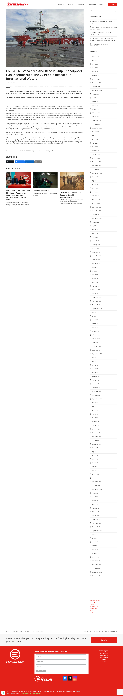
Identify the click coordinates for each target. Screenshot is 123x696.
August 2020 (95, 312)
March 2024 (95, 150)
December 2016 (96, 478)
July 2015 (94, 538)
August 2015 (95, 534)
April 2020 (95, 327)
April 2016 (95, 504)
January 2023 (96, 203)
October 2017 (96, 440)
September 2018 (97, 399)
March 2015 (95, 553)
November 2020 (96, 301)
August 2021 (95, 267)
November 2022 (96, 211)
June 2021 (95, 275)
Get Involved (93, 608)
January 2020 (96, 339)
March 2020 (95, 331)
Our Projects (93, 604)
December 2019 (96, 342)
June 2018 (95, 410)
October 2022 (96, 214)
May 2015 (95, 546)
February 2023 (96, 199)
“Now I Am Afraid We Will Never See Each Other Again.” (99, 631)
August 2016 (95, 493)
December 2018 (96, 387)
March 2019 (95, 376)
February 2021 (96, 290)
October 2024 (96, 124)
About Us (92, 603)
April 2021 (95, 282)
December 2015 (96, 519)
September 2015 (97, 530)
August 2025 (95, 94)
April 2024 (95, 147)
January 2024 (96, 158)
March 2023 (95, 196)
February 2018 (96, 425)
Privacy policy (10, 693)
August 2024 (95, 132)
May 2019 (95, 369)
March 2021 (95, 286)
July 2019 (94, 361)
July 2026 (94, 60)
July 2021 (94, 271)
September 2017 (97, 444)
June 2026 (95, 64)
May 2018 (95, 414)
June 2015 (95, 542)
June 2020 (95, 320)
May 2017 (95, 459)
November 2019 (96, 346)
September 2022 (97, 218)
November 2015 (96, 523)
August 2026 (95, 56)
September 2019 (97, 354)
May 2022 (95, 233)
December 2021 (96, 252)
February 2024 (96, 154)
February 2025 (96, 113)
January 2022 (96, 248)
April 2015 (95, 549)
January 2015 (96, 557)
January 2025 (96, 117)
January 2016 (96, 515)
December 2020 (96, 297)
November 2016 (96, 482)
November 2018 (96, 391)
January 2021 (96, 293)
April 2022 (95, 237)
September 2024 (97, 128)
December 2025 (96, 83)
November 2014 (96, 564)
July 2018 (94, 406)
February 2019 (96, 380)
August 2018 (95, 403)
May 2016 (95, 500)
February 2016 (96, 512)
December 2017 (96, 433)
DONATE (112, 4)
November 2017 (96, 436)
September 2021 (97, 263)
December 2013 (96, 576)
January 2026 (96, 79)
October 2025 (96, 86)
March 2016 (95, 508)
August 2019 (95, 357)
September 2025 (97, 90)
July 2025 (94, 98)
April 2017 (95, 463)
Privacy (92, 612)
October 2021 (96, 260)
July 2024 (94, 135)
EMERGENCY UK (94, 601)
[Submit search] (115, 11)
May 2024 (95, 143)
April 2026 (95, 71)
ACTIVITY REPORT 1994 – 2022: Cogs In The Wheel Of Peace (24, 631)
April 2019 (95, 372)
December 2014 (96, 561)
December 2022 (96, 207)
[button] (10, 161)
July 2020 (94, 316)
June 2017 (95, 455)
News (91, 610)
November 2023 (96, 165)
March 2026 (95, 75)
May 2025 (95, 102)
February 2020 (96, 335)
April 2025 (95, 105)
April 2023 (95, 192)
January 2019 (96, 384)
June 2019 (95, 365)
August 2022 (95, 222)
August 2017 (95, 448)
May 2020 (95, 324)
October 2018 (96, 395)
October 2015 (96, 527)
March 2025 (95, 109)
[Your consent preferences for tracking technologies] (3, 693)
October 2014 (96, 568)
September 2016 (97, 489)
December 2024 (96, 120)
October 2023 (96, 169)
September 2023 (97, 173)
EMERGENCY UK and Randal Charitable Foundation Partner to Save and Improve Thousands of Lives (18, 195)
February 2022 (96, 244)
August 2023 (95, 177)
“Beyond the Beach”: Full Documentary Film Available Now (70, 195)
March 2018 (95, 421)
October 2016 (96, 485)
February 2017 (96, 470)
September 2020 (97, 308)
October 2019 (96, 350)
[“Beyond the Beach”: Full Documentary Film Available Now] (72, 181)
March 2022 (95, 241)
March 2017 (95, 467)
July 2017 (94, 451)
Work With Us (94, 606)
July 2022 (94, 226)
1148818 (77, 691)
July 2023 (94, 181)
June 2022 (95, 229)
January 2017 (96, 474)
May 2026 (95, 68)
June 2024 (95, 139)
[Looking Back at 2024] (45, 180)
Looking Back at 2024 (42, 190)
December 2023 (96, 162)
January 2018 (96, 429)
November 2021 (96, 256)
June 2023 (95, 184)
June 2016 (95, 497)
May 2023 (95, 188)
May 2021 (95, 278)
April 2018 (95, 418)
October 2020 (96, 305)
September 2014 (97, 572)
